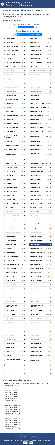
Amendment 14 (16, 413)
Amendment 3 (15, 390)
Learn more (48, 440)
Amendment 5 (15, 394)
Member (20, 34)
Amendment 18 (16, 422)
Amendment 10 (16, 405)
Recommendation (16, 429)
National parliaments (26, 435)
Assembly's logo (23, 436)
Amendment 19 (16, 424)
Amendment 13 (16, 411)
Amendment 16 (16, 418)
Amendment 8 (15, 401)
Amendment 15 (16, 416)
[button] (36, 27)
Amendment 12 (16, 409)
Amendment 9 (15, 403)
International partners (40, 435)
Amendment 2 (15, 388)
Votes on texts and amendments (25, 27)
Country (24, 34)
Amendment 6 (15, 396)
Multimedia (33, 436)
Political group (31, 34)
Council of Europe (14, 435)
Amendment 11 (16, 407)
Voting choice (38, 34)
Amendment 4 (15, 392)
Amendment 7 (15, 398)
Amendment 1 (15, 385)
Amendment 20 (16, 426)
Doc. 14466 (45, 383)
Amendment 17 (16, 420)
